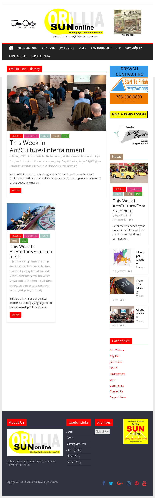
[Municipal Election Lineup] (122, 250)
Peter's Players (43, 285)
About (69, 432)
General (56, 136)
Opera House (36, 280)
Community (117, 385)
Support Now (40, 56)
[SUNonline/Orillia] (11, 48)
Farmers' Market (77, 156)
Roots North (14, 290)
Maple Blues (61, 161)
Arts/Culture (27, 48)
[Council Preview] (122, 308)
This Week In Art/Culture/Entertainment (47, 146)
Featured (45, 136)
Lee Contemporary (48, 161)
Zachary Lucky (72, 166)
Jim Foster (66, 48)
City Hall (48, 48)
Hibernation (89, 156)
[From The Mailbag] (122, 279)
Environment (101, 48)
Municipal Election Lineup (140, 259)
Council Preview (140, 313)
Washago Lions (59, 166)
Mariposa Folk (83, 161)
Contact (69, 438)
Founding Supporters (76, 444)
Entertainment (31, 136)
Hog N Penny (25, 271)
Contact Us (17, 56)
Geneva (47, 266)
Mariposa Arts (72, 161)
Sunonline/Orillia (38, 156)
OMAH (92, 161)
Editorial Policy (73, 456)
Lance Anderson (21, 161)
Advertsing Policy (73, 450)
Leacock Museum (34, 161)
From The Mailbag (140, 286)
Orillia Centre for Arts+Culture (26, 166)
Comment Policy (73, 462)
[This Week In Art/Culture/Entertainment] (56, 78)
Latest (65, 136)
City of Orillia (64, 156)
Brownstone (54, 156)
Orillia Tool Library (46, 166)
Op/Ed (83, 48)
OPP (118, 48)
